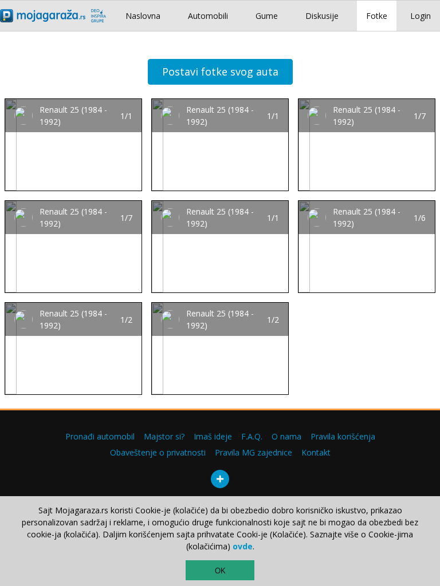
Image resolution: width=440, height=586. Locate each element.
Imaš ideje (213, 436)
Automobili (208, 15)
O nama (286, 436)
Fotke (376, 15)
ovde (243, 546)
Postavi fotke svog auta (220, 71)
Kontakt (316, 452)
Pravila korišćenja (343, 436)
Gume (267, 15)
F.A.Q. (251, 436)
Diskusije (322, 15)
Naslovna (142, 15)
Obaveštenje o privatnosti (158, 452)
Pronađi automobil (100, 436)
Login (420, 15)
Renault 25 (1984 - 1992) (73, 115)
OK (220, 571)
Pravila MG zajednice (253, 452)
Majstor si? (164, 436)
